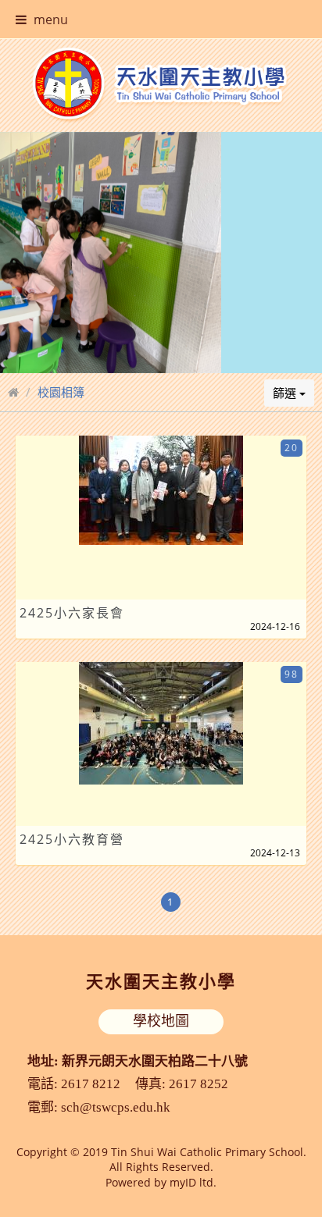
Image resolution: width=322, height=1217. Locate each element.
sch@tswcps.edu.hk (115, 1107)
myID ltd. (193, 1182)
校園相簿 (61, 392)
